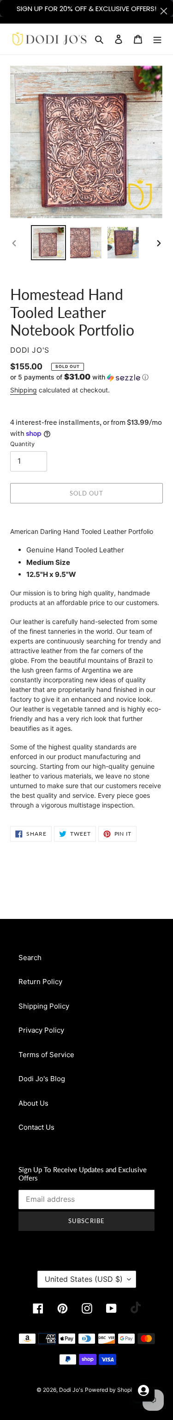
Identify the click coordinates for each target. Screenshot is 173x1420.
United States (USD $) (84, 1279)
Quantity (22, 443)
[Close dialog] (163, 11)
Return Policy (40, 981)
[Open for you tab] (143, 1390)
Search (30, 957)
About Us (33, 1103)
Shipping (23, 390)
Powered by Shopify (111, 1389)
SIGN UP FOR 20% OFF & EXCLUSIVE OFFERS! (86, 8)
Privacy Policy (41, 1030)
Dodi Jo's (71, 1389)
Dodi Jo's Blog (41, 1078)
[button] (79, 377)
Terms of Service (46, 1054)
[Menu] (157, 39)
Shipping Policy (43, 1006)
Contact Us (36, 1127)
